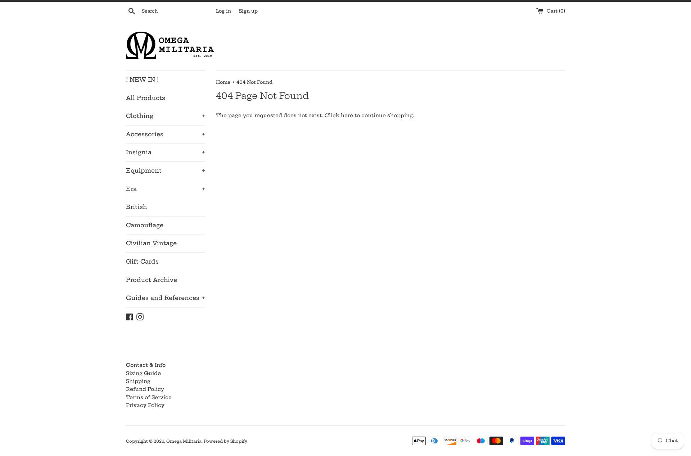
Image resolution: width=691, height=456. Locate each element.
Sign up (248, 11)
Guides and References (165, 297)
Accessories (165, 134)
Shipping (138, 381)
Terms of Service (149, 397)
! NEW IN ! (142, 79)
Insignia (165, 152)
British (136, 206)
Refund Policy (145, 389)
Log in (223, 11)
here (347, 115)
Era (165, 188)
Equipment (165, 170)
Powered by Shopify (225, 441)
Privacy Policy (145, 405)
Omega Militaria (184, 441)
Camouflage (144, 225)
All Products (145, 97)
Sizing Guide (143, 373)
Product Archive (151, 279)
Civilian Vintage (151, 243)
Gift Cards (142, 261)
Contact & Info (146, 365)
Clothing (165, 115)
